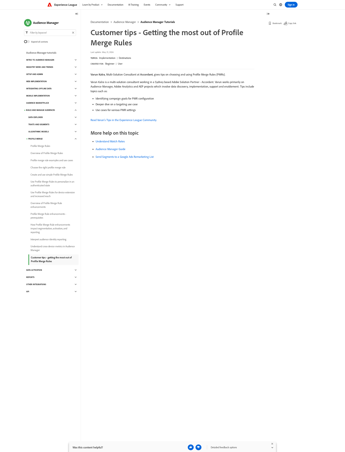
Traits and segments (38, 124)
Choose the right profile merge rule (48, 167)
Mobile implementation (38, 95)
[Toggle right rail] (268, 14)
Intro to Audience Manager (40, 60)
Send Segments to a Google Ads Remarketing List (125, 156)
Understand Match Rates (110, 141)
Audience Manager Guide (110, 149)
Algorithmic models (38, 131)
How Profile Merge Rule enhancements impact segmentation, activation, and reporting (50, 228)
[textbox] (50, 32)
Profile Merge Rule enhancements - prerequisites (48, 215)
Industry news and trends (39, 67)
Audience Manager (125, 22)
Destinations (125, 58)
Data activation (34, 270)
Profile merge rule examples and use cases (52, 160)
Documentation (100, 22)
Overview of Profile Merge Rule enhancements (46, 205)
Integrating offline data (39, 88)
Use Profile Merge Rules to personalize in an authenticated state (52, 183)
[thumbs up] (191, 447)
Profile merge (35, 139)
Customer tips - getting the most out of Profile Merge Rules (51, 259)
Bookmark (277, 23)
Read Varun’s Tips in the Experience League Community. (124, 120)
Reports (30, 277)
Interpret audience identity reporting (48, 239)
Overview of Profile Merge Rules (47, 153)
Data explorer (35, 117)
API (27, 291)
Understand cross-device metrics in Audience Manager (53, 248)
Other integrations (36, 284)
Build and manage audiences (40, 110)
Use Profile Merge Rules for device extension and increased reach (53, 194)
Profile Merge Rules (40, 146)
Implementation (107, 58)
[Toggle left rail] (77, 14)
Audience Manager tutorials (41, 52)
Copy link (292, 23)
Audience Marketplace (37, 103)
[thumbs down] (198, 447)
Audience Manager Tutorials (158, 22)
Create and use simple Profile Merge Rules (52, 174)
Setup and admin (34, 74)
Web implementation (36, 81)
